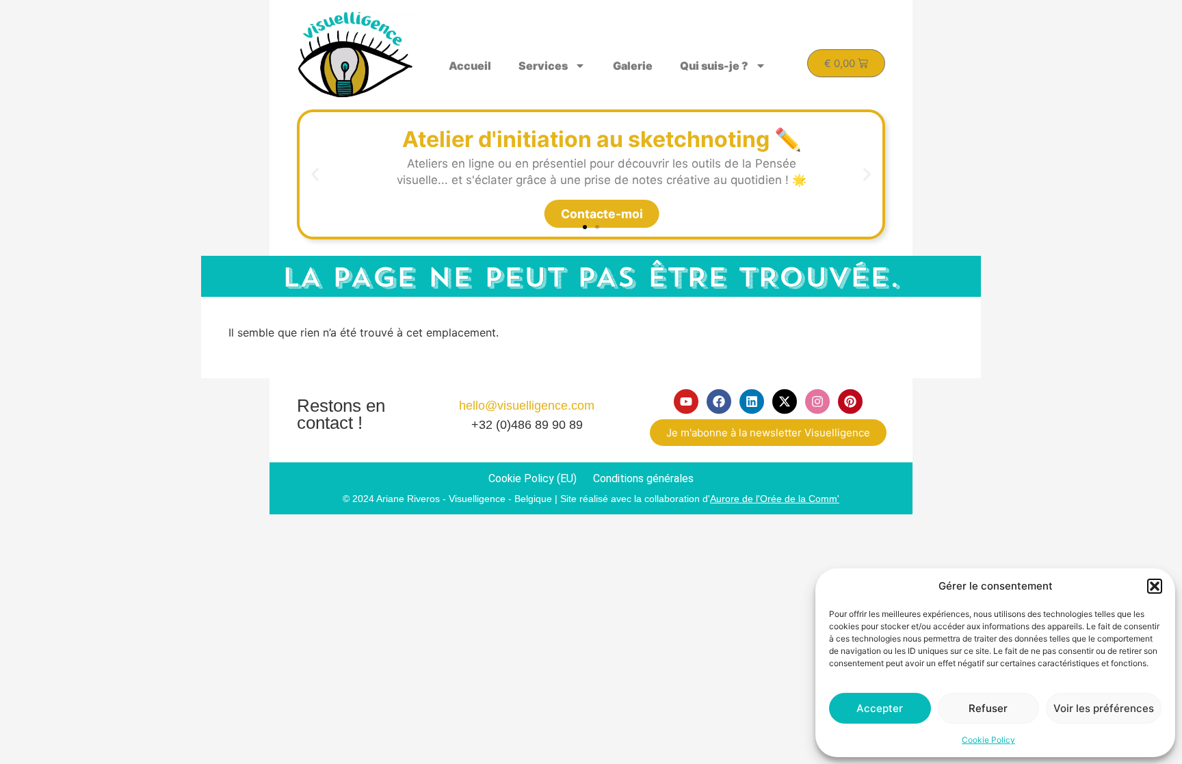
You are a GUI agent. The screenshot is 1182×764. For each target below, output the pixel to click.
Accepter (879, 708)
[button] (1154, 586)
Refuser (988, 708)
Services (543, 66)
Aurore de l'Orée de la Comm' (774, 498)
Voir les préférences (1103, 708)
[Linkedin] (751, 401)
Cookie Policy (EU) (532, 478)
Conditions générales (643, 478)
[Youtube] (686, 401)
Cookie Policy (988, 740)
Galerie (633, 66)
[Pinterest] (850, 401)
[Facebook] (719, 401)
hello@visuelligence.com (526, 405)
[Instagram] (817, 401)
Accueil (470, 66)
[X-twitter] (784, 401)
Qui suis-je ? (714, 66)
